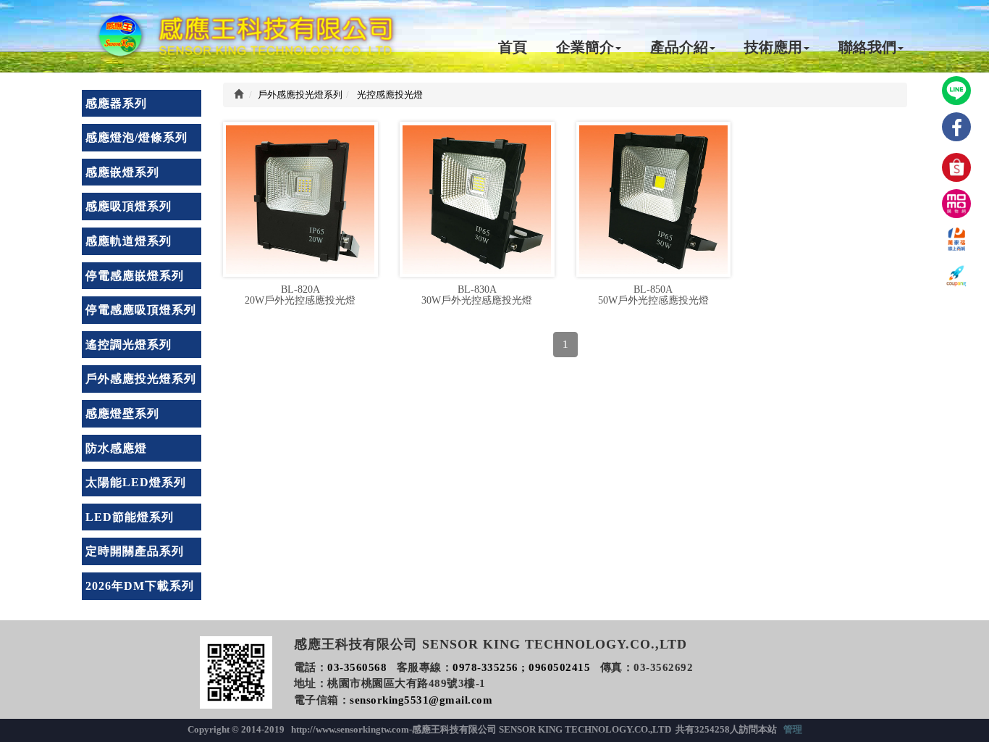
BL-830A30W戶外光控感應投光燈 (476, 295)
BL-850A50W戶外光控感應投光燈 (653, 295)
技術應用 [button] (773, 47)
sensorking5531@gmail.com (421, 700)
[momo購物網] (956, 203)
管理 (792, 729)
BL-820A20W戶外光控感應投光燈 (300, 295)
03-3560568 (357, 667)
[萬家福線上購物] (956, 239)
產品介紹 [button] (679, 47)
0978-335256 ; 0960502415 (521, 667)
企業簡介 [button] (585, 47)
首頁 (512, 47)
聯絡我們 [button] (867, 47)
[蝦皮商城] (956, 167)
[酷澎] (956, 276)
